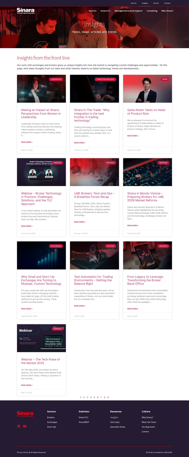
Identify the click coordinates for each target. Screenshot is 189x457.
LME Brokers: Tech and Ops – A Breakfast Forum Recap (94, 195)
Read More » (27, 142)
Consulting (152, 10)
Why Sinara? (167, 10)
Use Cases (115, 422)
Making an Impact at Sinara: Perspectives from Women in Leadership (41, 113)
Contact (167, 3)
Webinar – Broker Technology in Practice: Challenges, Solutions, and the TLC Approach (41, 199)
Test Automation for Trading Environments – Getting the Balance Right (93, 280)
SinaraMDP (84, 422)
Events (156, 3)
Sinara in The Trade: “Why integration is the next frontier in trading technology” (91, 115)
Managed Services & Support (129, 10)
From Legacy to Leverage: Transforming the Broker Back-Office (145, 280)
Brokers (51, 417)
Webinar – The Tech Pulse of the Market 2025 (40, 361)
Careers (145, 431)
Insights (145, 3)
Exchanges (52, 422)
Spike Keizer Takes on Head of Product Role (146, 111)
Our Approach (148, 426)
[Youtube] (24, 426)
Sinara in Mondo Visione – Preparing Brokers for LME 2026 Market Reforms (145, 197)
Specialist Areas (117, 426)
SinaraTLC (105, 10)
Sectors (92, 10)
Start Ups (51, 426)
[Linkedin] (18, 426)
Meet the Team (149, 422)
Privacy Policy (22, 452)
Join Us (133, 3)
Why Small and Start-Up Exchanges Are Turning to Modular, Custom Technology (41, 280)
